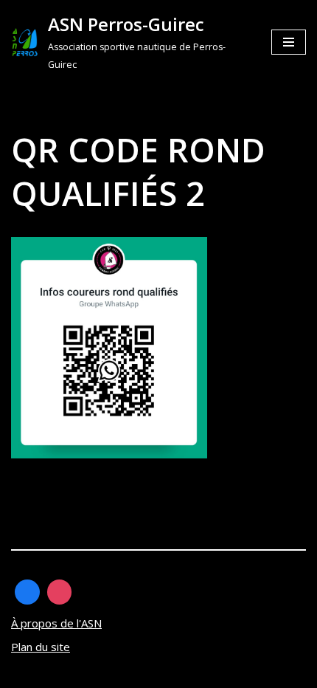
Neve (24, 673)
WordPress (148, 673)
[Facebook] (27, 592)
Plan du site (40, 646)
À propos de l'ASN (56, 623)
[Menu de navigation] (288, 42)
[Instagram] (59, 592)
